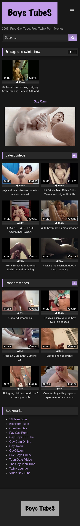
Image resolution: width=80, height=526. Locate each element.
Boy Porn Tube (19, 423)
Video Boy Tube (20, 473)
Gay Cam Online (20, 441)
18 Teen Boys (18, 419)
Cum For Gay (18, 428)
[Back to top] (68, 515)
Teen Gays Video (20, 459)
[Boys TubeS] (33, 14)
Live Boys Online (20, 455)
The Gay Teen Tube (22, 464)
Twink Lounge (18, 468)
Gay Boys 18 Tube (21, 437)
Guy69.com (16, 450)
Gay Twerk (16, 446)
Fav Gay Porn (18, 432)
